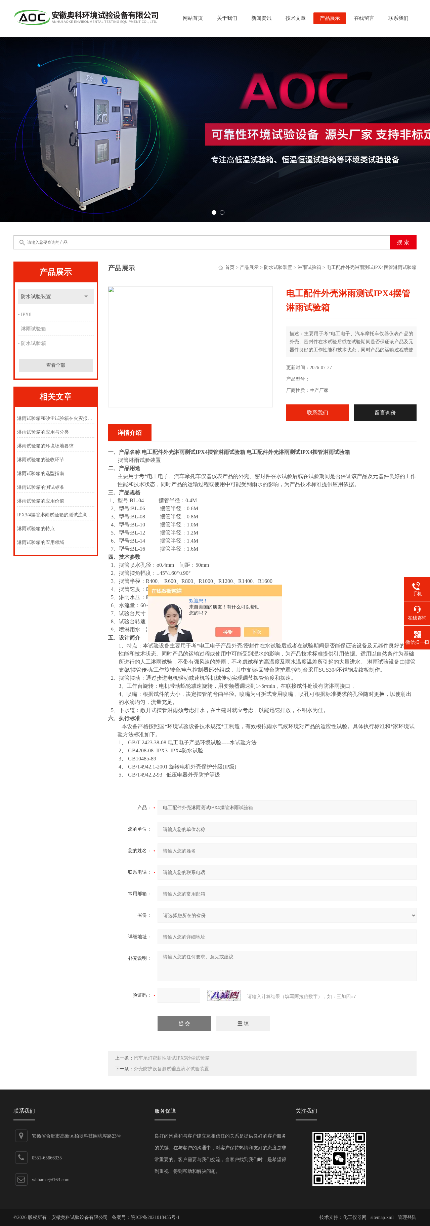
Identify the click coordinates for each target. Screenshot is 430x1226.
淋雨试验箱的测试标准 (40, 487)
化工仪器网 (355, 1217)
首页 (229, 267)
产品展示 (330, 18)
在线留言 (364, 18)
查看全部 (55, 365)
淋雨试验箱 (33, 328)
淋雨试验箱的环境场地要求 (45, 445)
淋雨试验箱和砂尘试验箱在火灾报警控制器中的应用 (55, 418)
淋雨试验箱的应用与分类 (43, 432)
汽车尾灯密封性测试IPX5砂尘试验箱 (172, 1058)
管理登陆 (407, 1217)
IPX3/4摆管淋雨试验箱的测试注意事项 (55, 514)
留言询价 (385, 413)
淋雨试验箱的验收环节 (40, 459)
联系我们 (398, 18)
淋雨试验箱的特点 (36, 528)
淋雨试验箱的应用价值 (40, 501)
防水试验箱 (33, 343)
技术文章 (296, 18)
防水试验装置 (36, 296)
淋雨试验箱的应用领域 (40, 542)
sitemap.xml (382, 1217)
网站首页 (193, 18)
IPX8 (26, 314)
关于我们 (227, 18)
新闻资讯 (261, 18)
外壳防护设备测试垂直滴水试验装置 (171, 1068)
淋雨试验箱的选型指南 (40, 473)
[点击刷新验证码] (224, 995)
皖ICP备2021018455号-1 (155, 1217)
